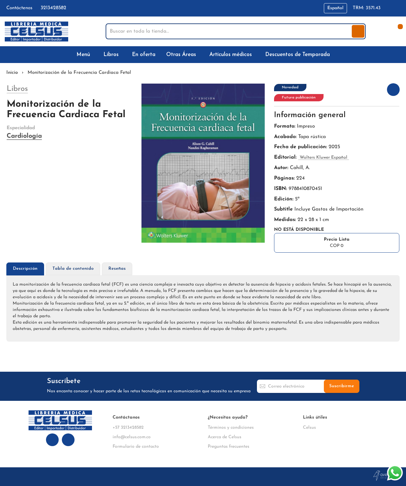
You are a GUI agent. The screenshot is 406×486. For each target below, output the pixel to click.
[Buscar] (358, 31)
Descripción (25, 268)
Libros (17, 89)
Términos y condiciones (231, 427)
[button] (335, 8)
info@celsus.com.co (132, 437)
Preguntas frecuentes (228, 446)
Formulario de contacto (136, 446)
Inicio (12, 72)
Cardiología (24, 136)
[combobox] (229, 31)
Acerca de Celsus (224, 437)
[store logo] (36, 31)
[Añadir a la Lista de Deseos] (393, 89)
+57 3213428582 (128, 427)
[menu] (203, 54)
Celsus (309, 427)
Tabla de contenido (73, 268)
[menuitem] (84, 54)
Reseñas (117, 268)
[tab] (25, 268)
